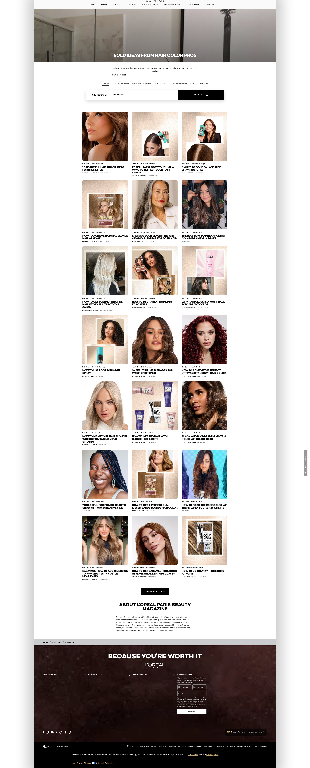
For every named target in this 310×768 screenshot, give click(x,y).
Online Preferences (209, 746)
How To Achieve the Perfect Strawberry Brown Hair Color (204, 371)
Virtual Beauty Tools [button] (173, 4)
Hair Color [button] (131, 4)
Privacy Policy (182, 746)
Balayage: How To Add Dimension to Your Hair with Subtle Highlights (105, 573)
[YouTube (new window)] (52, 732)
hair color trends (179, 84)
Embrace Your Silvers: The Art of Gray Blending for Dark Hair (154, 237)
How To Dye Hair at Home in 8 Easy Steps (152, 303)
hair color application (141, 84)
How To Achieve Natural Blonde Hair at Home (105, 237)
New (93, 4)
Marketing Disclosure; (186, 703)
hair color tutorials (199, 84)
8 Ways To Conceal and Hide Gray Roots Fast (201, 168)
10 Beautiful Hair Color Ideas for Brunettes (103, 168)
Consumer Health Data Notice (167, 746)
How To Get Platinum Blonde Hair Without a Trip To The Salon (102, 304)
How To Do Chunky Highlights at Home (203, 572)
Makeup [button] (104, 4)
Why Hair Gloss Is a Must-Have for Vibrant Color (203, 303)
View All (105, 84)
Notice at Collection (104, 763)
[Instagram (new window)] (47, 732)
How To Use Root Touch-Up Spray (101, 371)
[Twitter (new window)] (56, 732)
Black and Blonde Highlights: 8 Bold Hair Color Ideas (204, 437)
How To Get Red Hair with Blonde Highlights (149, 437)
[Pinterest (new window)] (60, 732)
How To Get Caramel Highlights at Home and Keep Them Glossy (154, 572)
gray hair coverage (120, 84)
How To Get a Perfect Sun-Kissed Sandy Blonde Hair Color (154, 506)
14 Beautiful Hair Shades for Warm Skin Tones (152, 371)
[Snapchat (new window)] (65, 732)
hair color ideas (162, 84)
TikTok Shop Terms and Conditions (146, 746)
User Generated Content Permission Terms (239, 746)
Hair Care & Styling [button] (150, 4)
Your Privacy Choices (82, 763)
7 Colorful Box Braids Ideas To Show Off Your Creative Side (104, 506)
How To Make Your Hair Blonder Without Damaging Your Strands (105, 439)
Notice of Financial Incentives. (189, 706)
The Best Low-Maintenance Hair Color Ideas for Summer (204, 237)
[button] (306, 463)
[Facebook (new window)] (43, 732)
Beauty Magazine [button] (194, 4)
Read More (119, 75)
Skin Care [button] (116, 4)
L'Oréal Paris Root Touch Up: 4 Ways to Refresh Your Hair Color (153, 169)
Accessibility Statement (195, 746)
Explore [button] (210, 4)
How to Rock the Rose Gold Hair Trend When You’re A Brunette (204, 506)
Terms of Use (220, 746)
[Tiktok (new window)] (70, 732)
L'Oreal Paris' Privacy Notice (196, 704)
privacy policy (212, 754)
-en (131, 746)
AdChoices (193, 754)
